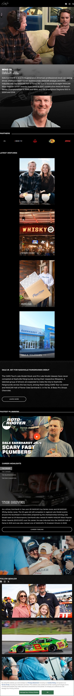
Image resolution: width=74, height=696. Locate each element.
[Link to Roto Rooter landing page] (31, 141)
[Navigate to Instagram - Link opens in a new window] (69, 4)
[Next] (67, 571)
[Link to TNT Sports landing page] (64, 141)
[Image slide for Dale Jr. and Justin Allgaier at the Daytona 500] (37, 555)
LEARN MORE (14, 399)
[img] (37, 602)
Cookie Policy (52, 683)
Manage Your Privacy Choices (29, 692)
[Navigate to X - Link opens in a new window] (73, 4)
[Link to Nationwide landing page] (14, 141)
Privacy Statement (33, 683)
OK (47, 692)
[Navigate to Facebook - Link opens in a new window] (66, 4)
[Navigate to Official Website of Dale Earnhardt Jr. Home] (5, 3)
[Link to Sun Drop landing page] (48, 141)
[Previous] (6, 571)
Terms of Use (5, 685)
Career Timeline (37, 529)
